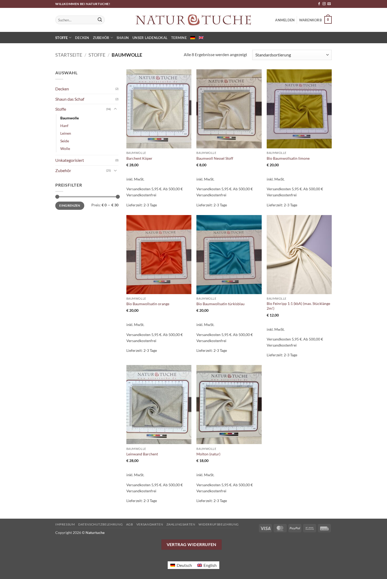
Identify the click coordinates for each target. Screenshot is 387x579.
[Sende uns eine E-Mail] (329, 4)
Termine (179, 38)
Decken (82, 38)
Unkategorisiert (69, 160)
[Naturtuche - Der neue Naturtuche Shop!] (193, 19)
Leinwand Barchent (142, 454)
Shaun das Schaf (69, 98)
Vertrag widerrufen (191, 544)
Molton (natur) (208, 454)
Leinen (65, 133)
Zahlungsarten (180, 524)
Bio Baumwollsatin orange (147, 303)
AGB (129, 524)
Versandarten (149, 524)
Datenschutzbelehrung (100, 524)
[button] (315, 20)
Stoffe (61, 38)
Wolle (65, 148)
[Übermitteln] (100, 20)
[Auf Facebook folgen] (319, 4)
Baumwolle (69, 118)
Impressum (65, 524)
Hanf (64, 125)
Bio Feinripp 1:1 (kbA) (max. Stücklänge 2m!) (298, 306)
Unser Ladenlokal (149, 38)
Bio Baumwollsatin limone (288, 158)
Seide (64, 141)
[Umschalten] (115, 109)
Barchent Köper (139, 158)
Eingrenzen (69, 205)
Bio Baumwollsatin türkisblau (220, 303)
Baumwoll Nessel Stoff (214, 158)
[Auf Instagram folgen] (324, 4)
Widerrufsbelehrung (219, 524)
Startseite (68, 55)
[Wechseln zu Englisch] (201, 37)
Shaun (123, 38)
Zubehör (101, 38)
